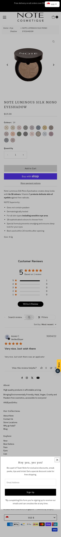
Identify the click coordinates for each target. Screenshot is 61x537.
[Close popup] (57, 459)
